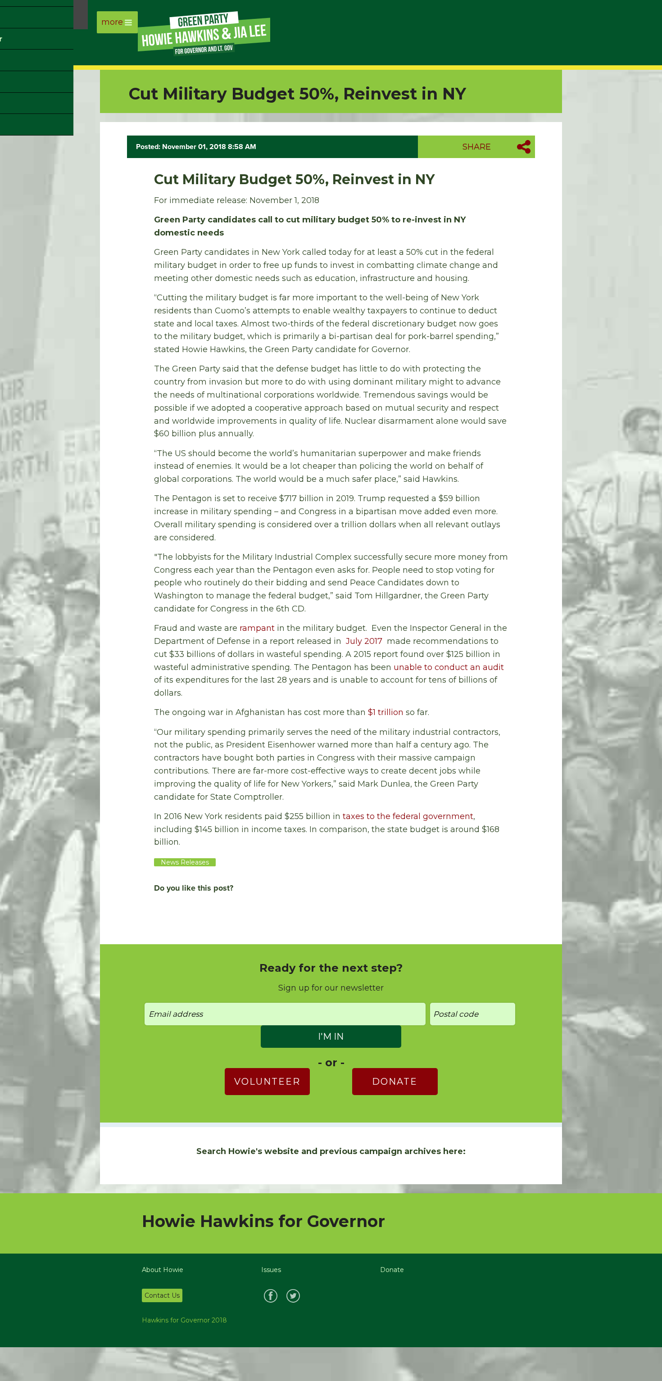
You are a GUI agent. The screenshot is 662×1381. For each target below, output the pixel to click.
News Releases (185, 862)
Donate (394, 1081)
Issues (271, 1270)
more (112, 22)
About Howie (162, 1270)
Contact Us (162, 1295)
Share (476, 147)
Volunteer (267, 1081)
